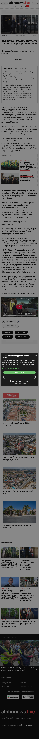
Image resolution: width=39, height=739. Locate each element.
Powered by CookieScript (19, 383)
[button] (19, 368)
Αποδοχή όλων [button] (19, 372)
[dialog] (19, 369)
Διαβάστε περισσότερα (26, 366)
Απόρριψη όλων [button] (19, 377)
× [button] (36, 355)
